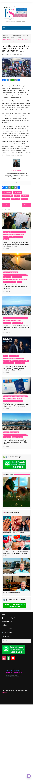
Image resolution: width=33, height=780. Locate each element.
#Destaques (18, 192)
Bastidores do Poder (14, 356)
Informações (13, 398)
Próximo (26, 205)
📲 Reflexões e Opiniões (11, 512)
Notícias (13, 236)
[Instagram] (16, 183)
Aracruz (6, 356)
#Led (17, 195)
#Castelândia (7, 192)
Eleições (21, 358)
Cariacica (14, 232)
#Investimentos (8, 195)
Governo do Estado (17, 277)
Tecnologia (19, 54)
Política (17, 363)
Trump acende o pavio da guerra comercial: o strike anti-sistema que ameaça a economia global (15, 553)
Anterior (7, 205)
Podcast (12, 363)
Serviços (6, 239)
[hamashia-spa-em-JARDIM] (16, 492)
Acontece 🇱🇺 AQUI (7, 621)
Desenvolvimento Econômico (10, 234)
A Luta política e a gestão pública (12, 592)
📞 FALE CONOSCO (7, 628)
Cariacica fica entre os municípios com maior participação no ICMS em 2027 (15, 442)
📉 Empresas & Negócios (9, 618)
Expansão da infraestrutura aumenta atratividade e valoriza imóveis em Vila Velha (16, 327)
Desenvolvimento (21, 232)
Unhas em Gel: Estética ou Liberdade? (13, 532)
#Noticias (25, 195)
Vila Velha (20, 322)
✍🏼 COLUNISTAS (7, 632)
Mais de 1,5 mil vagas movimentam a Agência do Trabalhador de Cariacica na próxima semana (16, 244)
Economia (14, 54)
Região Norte (13, 281)
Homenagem (7, 279)
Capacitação (7, 232)
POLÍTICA (4, 625)
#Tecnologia (16, 198)
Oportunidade (20, 236)
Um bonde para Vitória (9, 573)
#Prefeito (6, 198)
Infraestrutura (15, 279)
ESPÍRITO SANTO (23, 274)
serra (25, 198)
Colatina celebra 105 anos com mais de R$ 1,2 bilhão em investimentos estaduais (15, 287)
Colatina (6, 272)
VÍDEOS (23, 363)
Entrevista (6, 360)
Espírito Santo (7, 277)
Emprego (21, 234)
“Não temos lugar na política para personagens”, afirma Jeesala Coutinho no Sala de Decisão (14, 368)
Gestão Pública (24, 360)
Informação (6, 236)
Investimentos (23, 279)
